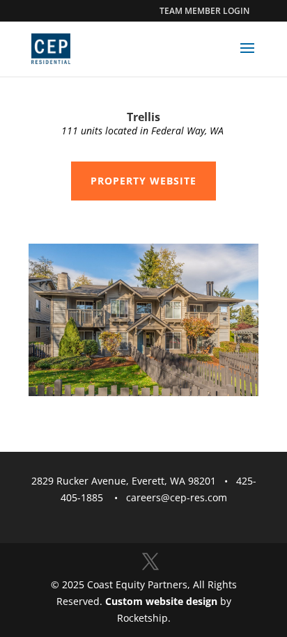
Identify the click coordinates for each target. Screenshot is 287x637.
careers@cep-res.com (176, 497)
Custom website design (161, 601)
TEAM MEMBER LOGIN (204, 11)
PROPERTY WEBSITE (143, 180)
